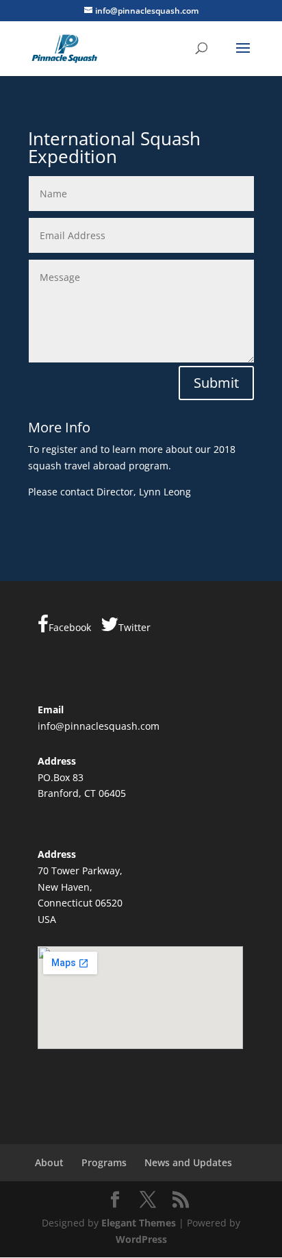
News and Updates (188, 1162)
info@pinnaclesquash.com (98, 725)
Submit (216, 382)
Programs (104, 1162)
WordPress (141, 1239)
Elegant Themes (138, 1222)
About (49, 1162)
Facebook (70, 627)
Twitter (134, 627)
